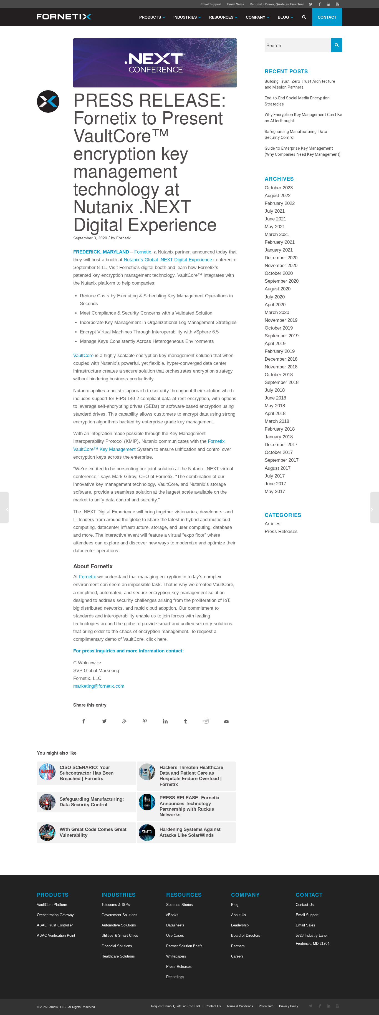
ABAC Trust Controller (55, 925)
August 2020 (277, 289)
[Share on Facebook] (84, 721)
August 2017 (277, 468)
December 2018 (281, 359)
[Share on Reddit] (206, 721)
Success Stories (179, 905)
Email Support (211, 4)
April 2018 (275, 413)
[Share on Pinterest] (145, 721)
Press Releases (281, 531)
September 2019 (282, 335)
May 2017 (275, 491)
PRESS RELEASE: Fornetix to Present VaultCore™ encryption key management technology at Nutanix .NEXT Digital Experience (149, 161)
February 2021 (280, 242)
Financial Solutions (117, 946)
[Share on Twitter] (104, 721)
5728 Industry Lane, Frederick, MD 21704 (312, 939)
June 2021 (275, 219)
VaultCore (83, 355)
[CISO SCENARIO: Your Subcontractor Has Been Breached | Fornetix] (374, 507)
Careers (237, 956)
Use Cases (175, 935)
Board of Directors (245, 935)
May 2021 (275, 226)
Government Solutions (119, 915)
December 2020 (281, 257)
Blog (234, 905)
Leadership (240, 925)
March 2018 (277, 421)
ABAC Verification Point (56, 935)
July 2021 (275, 211)
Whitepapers (176, 956)
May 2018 (275, 405)
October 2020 (279, 273)
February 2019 (280, 351)
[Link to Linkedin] (328, 4)
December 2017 (281, 444)
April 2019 (275, 343)
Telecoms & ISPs (116, 905)
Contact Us (305, 905)
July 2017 (275, 476)
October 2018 (279, 374)
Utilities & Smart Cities (120, 935)
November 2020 (281, 265)
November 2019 (281, 320)
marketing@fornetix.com (98, 686)
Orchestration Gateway (55, 915)
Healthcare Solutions (118, 956)
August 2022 (277, 195)
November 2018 (281, 367)
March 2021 (277, 234)
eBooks (172, 915)
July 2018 (275, 390)
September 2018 (282, 382)
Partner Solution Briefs (184, 946)
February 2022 (280, 203)
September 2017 (282, 460)
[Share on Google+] (125, 721)
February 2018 (280, 429)
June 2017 (275, 483)
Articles (273, 523)
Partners (238, 946)
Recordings (175, 977)
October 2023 (279, 187)
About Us (238, 915)
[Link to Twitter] (311, 4)
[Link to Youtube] (337, 4)
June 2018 (275, 398)
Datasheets (175, 925)
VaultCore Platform (52, 905)
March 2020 (277, 312)
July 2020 (275, 297)
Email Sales (235, 4)
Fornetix (123, 238)
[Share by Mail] (226, 721)
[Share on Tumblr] (186, 721)
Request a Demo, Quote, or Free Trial (277, 4)
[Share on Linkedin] (165, 721)
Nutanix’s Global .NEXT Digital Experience (168, 259)
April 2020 (275, 304)
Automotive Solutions (119, 925)
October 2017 (279, 452)
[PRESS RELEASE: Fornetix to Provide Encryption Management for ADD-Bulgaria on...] (4, 507)
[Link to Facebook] (319, 4)
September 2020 (282, 281)
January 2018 (279, 436)
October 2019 (279, 328)
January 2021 (279, 250)
